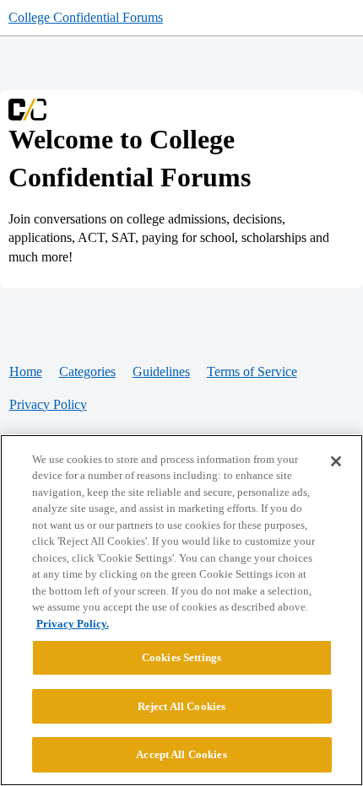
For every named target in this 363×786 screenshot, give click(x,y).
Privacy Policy (48, 404)
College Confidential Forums (85, 17)
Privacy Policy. (72, 623)
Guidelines (161, 371)
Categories (87, 371)
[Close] (336, 461)
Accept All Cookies (181, 754)
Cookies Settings (181, 657)
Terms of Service (252, 371)
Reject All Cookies (181, 706)
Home (25, 371)
